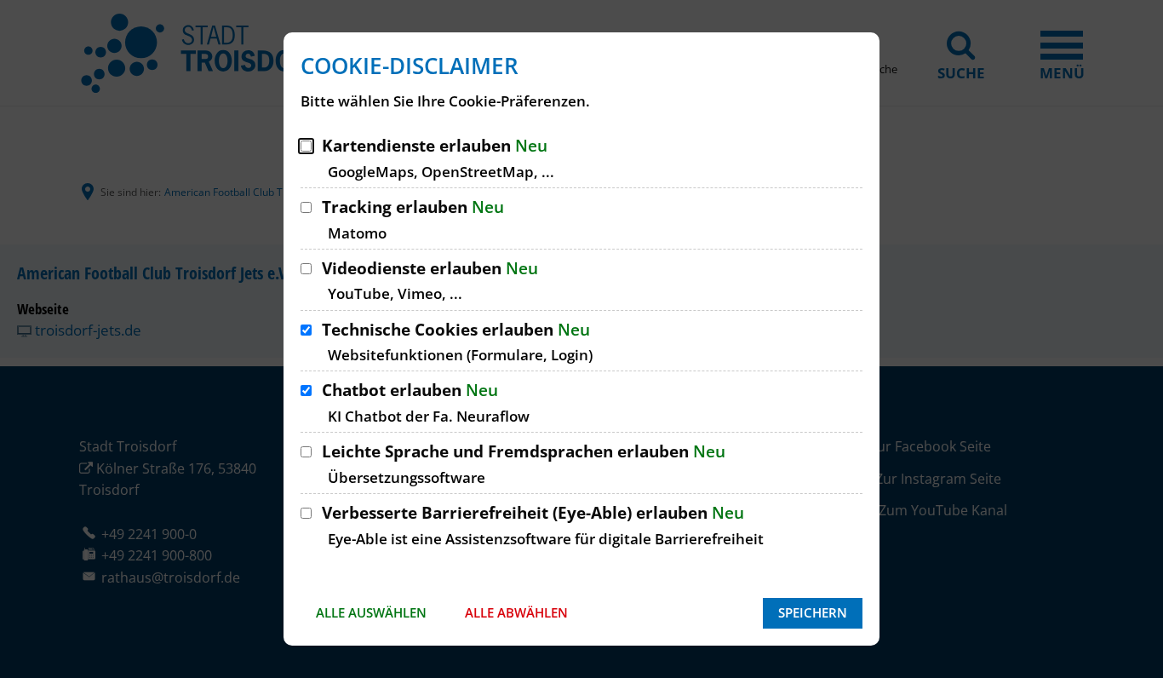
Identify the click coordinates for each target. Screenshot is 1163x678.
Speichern (812, 612)
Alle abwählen (516, 612)
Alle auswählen (371, 612)
